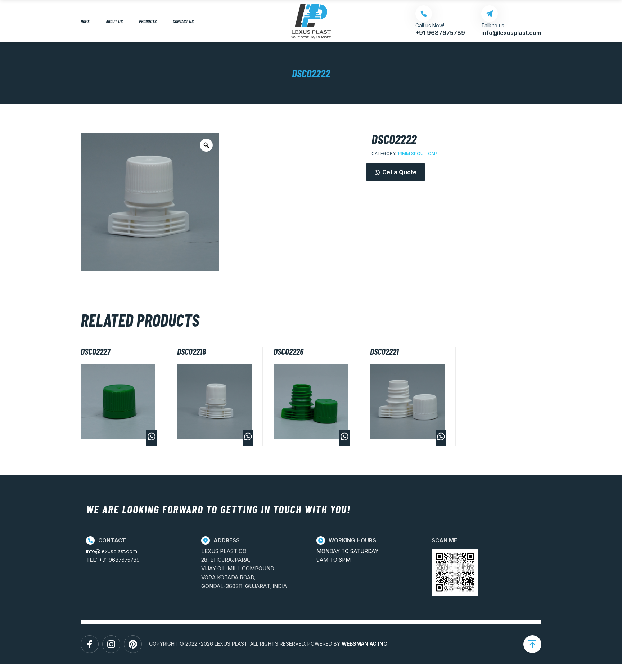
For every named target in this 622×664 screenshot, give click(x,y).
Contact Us (183, 21)
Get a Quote (399, 172)
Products (148, 21)
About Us (114, 21)
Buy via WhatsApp (151, 438)
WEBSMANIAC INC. (365, 644)
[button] (456, 172)
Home (85, 21)
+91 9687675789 (119, 559)
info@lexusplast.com (111, 551)
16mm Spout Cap (417, 153)
